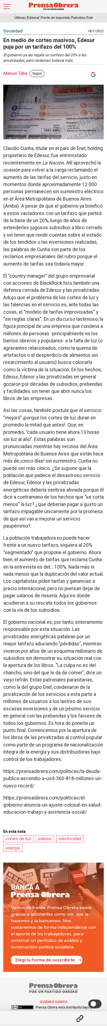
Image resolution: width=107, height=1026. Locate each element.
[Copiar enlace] (80, 1019)
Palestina (78, 18)
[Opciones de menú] (53, 1014)
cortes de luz (18, 838)
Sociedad (12, 31)
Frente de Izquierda (55, 18)
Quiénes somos (53, 1002)
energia (13, 848)
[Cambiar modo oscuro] (95, 1003)
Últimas (20, 18)
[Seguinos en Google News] (92, 74)
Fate (89, 18)
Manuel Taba (15, 73)
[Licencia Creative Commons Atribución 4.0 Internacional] (22, 1007)
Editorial (33, 18)
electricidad (70, 838)
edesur (45, 838)
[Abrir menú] (6, 6)
